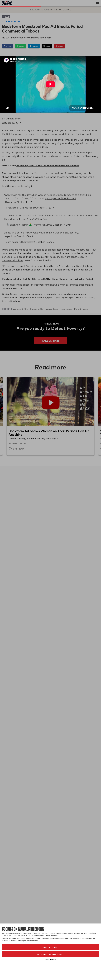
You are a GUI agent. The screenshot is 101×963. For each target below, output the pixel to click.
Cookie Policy (50, 959)
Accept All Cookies (50, 947)
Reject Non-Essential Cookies (50, 954)
